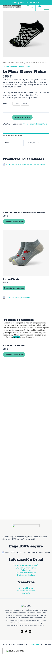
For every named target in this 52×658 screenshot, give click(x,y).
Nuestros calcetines (26, 590)
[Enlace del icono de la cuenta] (39, 5)
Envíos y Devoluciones (26, 567)
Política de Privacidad (26, 572)
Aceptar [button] (16, 337)
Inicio (5, 62)
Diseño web (34, 644)
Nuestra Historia (26, 588)
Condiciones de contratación (26, 565)
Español (18, 650)
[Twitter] (26, 631)
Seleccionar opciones (14, 221)
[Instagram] (30, 631)
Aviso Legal (26, 570)
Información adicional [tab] (12, 135)
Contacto (26, 593)
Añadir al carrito (22, 117)
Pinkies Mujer (21, 62)
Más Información (27, 337)
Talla (5, 103)
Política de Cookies (26, 575)
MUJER (11, 62)
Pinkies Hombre (10, 66)
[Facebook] (22, 631)
